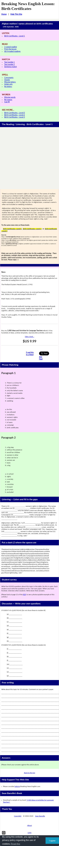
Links (29, 832)
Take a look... (29, 336)
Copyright (17, 816)
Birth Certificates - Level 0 (14, 113)
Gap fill (7, 102)
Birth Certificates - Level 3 (14, 117)
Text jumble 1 (9, 62)
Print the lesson (10, 49)
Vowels (7, 80)
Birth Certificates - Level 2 (14, 115)
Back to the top (29, 773)
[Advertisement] (29, 158)
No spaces (8, 100)
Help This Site (16, 14)
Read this (15, 844)
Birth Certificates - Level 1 (14, 36)
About (29, 825)
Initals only (8, 84)
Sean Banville (40, 816)
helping (17, 786)
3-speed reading (10, 47)
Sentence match (10, 67)
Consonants (8, 78)
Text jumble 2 (9, 64)
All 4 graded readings (12, 51)
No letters (8, 87)
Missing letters (10, 82)
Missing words (10, 97)
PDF (24, 594)
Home (4, 14)
